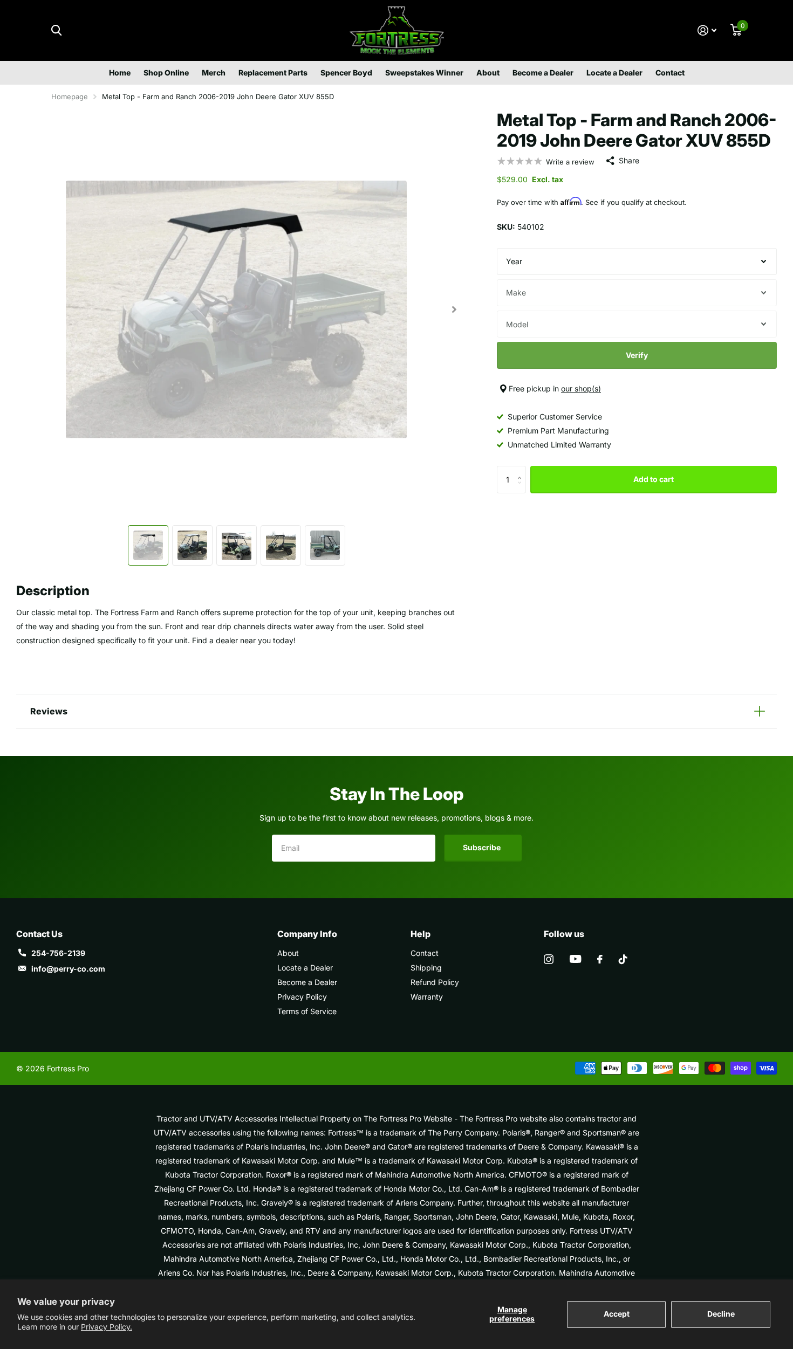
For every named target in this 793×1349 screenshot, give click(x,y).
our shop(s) (581, 388)
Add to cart (653, 479)
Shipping (426, 967)
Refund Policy (435, 982)
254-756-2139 (58, 953)
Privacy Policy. (106, 1326)
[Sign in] (707, 30)
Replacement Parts (272, 72)
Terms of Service (307, 1011)
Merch (213, 72)
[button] (454, 309)
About (488, 72)
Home (120, 72)
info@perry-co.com (68, 968)
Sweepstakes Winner (424, 72)
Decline (721, 1313)
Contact (670, 72)
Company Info (307, 933)
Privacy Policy (302, 996)
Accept (617, 1313)
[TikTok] (623, 959)
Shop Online (166, 72)
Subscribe (482, 847)
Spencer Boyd (346, 72)
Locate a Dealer (614, 72)
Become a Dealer (542, 72)
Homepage (69, 96)
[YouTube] (575, 959)
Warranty (427, 996)
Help (420, 933)
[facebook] (600, 959)
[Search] (56, 30)
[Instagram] (548, 959)
